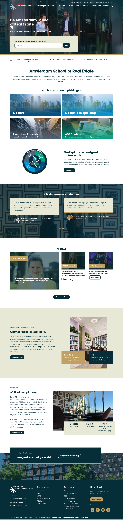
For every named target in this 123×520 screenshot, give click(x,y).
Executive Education (44, 498)
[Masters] (35, 105)
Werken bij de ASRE (71, 503)
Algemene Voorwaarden (71, 517)
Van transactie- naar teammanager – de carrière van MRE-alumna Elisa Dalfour (73, 273)
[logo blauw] (21, 6)
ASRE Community (19, 259)
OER (65, 496)
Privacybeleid (56, 517)
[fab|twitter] (98, 510)
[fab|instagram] (108, 510)
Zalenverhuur (68, 509)
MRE (38, 493)
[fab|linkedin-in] (92, 510)
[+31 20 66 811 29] (11, 505)
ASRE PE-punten (69, 501)
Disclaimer (84, 517)
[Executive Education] (35, 129)
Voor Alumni (41, 503)
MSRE (39, 496)
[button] (112, 6)
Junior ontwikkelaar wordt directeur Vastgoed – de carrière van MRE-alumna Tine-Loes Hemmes (33, 279)
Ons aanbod (41, 491)
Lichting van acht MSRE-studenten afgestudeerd (99, 273)
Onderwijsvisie (69, 491)
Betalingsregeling (70, 498)
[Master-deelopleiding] (87, 105)
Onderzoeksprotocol (71, 493)
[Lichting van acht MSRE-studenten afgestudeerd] (101, 260)
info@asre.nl (18, 503)
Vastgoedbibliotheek (71, 506)
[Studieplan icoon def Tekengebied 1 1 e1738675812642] (34, 161)
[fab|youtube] (103, 510)
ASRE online (41, 501)
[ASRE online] (87, 129)
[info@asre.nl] (11, 503)
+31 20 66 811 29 (20, 505)
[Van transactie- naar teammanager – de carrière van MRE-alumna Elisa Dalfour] (73, 260)
